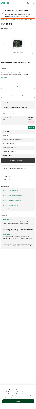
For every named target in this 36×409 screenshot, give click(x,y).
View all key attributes (16, 161)
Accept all (18, 401)
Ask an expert (27, 114)
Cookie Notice (26, 393)
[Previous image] (4, 44)
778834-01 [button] (3, 35)
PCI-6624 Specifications (9, 208)
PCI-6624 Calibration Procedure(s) (11, 198)
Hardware (12, 19)
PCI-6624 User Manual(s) (9, 193)
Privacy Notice (16, 393)
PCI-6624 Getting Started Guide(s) (11, 195)
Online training (6, 242)
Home (2, 19)
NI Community (6, 227)
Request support (7, 219)
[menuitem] (28, 3)
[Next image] (31, 44)
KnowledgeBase (6, 234)
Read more (4, 77)
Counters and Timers (22, 19)
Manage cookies (18, 406)
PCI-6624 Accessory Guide (9, 205)
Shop (7, 19)
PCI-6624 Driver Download (9, 190)
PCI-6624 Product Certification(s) (11, 203)
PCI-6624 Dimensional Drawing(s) (11, 200)
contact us (12, 16)
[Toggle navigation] (8, 3)
